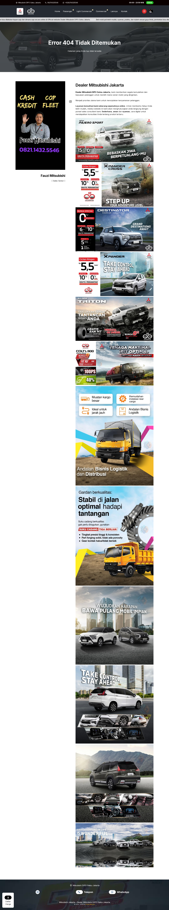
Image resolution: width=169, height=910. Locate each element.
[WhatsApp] (113, 892)
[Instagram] (144, 11)
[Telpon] (80, 892)
